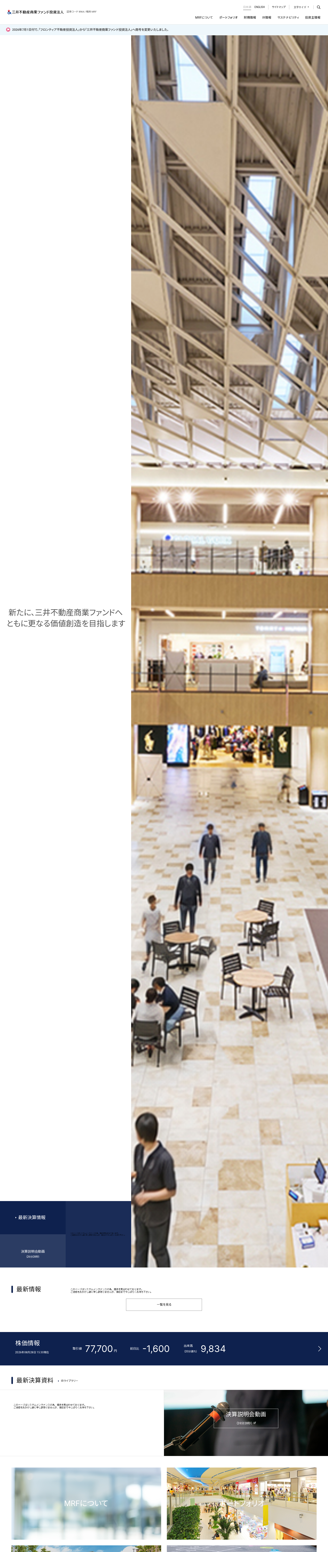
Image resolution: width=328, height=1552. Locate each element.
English (260, 7)
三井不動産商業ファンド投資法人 (36, 12)
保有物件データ (32, 1518)
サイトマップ (279, 7)
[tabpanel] (164, 776)
